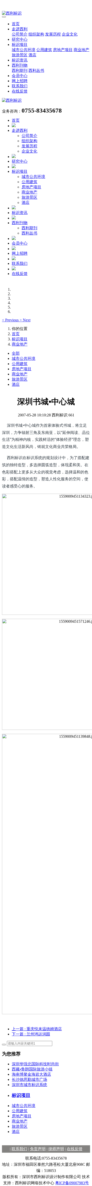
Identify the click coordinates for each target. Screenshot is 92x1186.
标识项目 (19, 44)
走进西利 (19, 29)
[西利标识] (46, 13)
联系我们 (19, 86)
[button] (11, 320)
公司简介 (19, 34)
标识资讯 (19, 60)
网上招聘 (19, 81)
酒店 (32, 55)
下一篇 (31, 1034)
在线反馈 (19, 91)
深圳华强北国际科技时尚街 (35, 1064)
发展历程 (53, 34)
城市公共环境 (23, 50)
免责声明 (38, 1149)
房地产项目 (63, 50)
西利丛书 (36, 70)
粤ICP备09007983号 (72, 1183)
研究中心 (19, 39)
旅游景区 (19, 55)
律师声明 (56, 1149)
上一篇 (37, 1029)
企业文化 (70, 34)
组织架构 (36, 34)
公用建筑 (44, 50)
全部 (16, 353)
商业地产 (81, 50)
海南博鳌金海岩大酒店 (31, 1074)
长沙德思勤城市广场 (29, 1079)
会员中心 (19, 76)
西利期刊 (19, 70)
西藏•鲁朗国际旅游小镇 (32, 1069)
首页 (16, 24)
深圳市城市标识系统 (29, 1085)
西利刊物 (19, 65)
